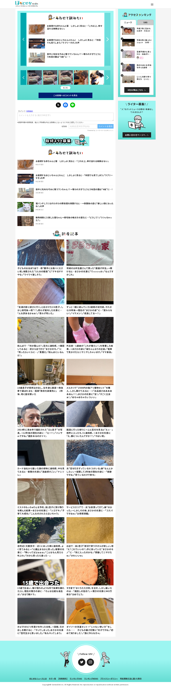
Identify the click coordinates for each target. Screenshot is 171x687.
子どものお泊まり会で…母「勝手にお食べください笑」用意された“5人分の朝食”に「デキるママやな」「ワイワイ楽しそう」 (40, 271)
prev (23, 39)
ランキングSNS (76, 678)
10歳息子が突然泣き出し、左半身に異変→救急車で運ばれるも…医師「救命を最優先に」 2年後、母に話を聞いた (40, 391)
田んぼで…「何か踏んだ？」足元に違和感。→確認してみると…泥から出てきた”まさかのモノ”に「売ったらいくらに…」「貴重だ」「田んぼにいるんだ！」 (40, 350)
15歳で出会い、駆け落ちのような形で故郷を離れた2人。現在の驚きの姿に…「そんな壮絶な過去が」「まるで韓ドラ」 (40, 591)
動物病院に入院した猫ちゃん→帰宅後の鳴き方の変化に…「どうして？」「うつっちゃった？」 (74, 219)
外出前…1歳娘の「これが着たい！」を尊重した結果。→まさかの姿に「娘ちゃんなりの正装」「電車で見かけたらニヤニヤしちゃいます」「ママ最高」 (89, 349)
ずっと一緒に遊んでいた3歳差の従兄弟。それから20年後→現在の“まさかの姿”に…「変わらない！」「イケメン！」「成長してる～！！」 (89, 310)
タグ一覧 (52, 678)
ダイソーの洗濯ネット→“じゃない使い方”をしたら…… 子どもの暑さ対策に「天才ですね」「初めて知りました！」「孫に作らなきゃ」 (89, 630)
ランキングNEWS (91, 678)
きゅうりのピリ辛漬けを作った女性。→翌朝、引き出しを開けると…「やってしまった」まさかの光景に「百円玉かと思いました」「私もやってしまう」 (40, 630)
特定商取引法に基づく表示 (131, 678)
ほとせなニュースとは (38, 678)
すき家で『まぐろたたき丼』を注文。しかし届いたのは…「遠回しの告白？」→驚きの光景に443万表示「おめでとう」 (89, 591)
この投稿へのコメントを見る (65, 95)
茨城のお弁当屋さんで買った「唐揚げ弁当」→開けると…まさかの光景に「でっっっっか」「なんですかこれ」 (89, 271)
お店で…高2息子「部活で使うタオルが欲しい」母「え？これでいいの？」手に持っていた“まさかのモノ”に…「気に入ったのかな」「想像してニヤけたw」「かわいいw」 (90, 550)
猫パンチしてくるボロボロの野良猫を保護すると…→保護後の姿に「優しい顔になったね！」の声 (74, 205)
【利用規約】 (63, 678)
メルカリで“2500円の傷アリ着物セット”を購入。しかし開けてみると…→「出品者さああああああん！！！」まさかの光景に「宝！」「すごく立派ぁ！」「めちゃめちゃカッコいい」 (89, 392)
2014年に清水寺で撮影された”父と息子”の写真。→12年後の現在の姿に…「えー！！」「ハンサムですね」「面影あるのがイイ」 (39, 433)
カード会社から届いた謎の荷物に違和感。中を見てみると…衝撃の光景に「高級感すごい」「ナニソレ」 (40, 471)
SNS (145, 22)
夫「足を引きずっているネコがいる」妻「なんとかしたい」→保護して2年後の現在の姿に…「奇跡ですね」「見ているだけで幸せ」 (89, 471)
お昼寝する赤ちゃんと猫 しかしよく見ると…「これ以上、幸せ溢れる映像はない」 (74, 27)
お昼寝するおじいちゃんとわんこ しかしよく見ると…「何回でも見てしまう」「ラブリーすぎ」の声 (74, 41)
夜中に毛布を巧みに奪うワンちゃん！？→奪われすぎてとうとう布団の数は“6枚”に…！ (74, 55)
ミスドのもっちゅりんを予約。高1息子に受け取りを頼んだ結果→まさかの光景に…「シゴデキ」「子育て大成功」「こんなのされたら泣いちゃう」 (40, 510)
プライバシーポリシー (109, 678)
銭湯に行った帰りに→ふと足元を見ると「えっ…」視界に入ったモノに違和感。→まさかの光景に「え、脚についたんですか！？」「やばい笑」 (89, 433)
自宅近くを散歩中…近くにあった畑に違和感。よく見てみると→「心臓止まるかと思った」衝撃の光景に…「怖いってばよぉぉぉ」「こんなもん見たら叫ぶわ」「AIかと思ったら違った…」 (40, 550)
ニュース (128, 22)
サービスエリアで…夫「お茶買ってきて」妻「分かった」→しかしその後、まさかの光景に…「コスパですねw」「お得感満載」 (89, 510)
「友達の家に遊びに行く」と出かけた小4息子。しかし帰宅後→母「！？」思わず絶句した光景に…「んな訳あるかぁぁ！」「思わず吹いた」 (40, 310)
